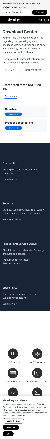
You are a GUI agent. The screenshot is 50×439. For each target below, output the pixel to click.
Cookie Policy (21, 413)
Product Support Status (16, 259)
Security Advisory (12, 219)
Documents (10, 96)
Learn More (9, 179)
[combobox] (16, 12)
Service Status (11, 263)
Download (13, 114)
